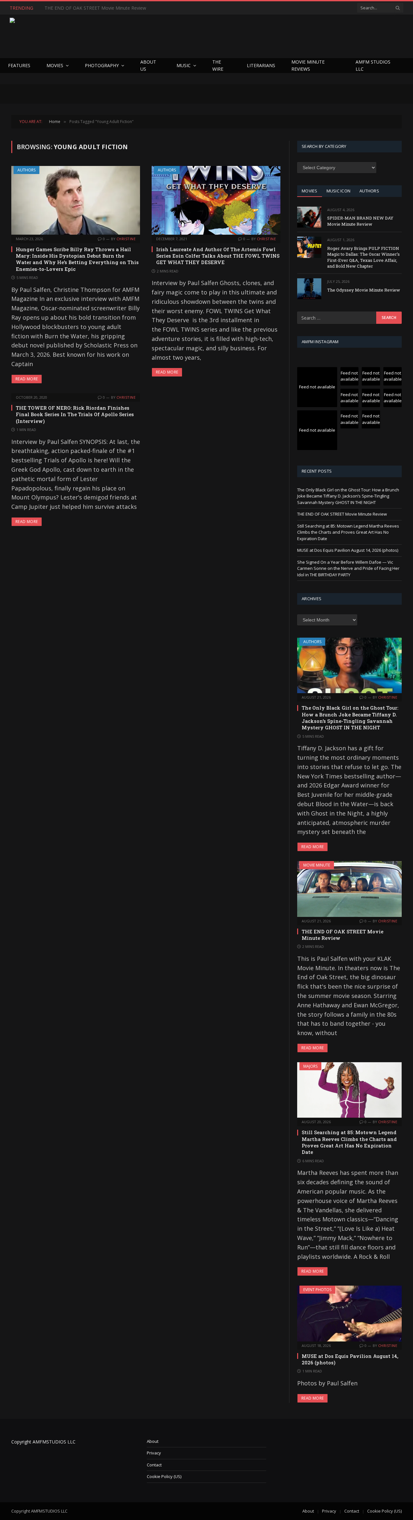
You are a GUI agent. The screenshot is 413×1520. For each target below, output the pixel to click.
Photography (102, 65)
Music (183, 65)
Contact (154, 1465)
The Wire (217, 65)
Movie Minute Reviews (308, 65)
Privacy (154, 1453)
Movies (54, 65)
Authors (26, 170)
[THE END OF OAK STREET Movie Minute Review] (349, 889)
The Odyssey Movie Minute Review (363, 290)
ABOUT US (148, 65)
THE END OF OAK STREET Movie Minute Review (95, 8)
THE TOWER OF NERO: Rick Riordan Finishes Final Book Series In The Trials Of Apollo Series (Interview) (75, 414)
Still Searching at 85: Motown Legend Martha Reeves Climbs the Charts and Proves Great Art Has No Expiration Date (348, 532)
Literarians (261, 65)
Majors (310, 1066)
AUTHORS (369, 191)
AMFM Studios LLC (373, 65)
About (152, 1441)
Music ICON (339, 191)
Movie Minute (316, 865)
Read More (26, 379)
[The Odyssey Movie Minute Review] (309, 288)
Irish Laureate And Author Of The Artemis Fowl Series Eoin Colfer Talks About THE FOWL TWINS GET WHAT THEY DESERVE (217, 256)
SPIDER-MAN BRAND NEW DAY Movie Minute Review (360, 221)
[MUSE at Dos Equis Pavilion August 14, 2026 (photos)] (349, 1313)
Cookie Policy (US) (164, 1476)
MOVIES (309, 191)
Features (19, 65)
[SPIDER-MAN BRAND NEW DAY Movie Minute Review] (309, 217)
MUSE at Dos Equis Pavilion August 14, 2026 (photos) (347, 550)
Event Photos (317, 1289)
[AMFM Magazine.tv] (115, 36)
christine (126, 238)
